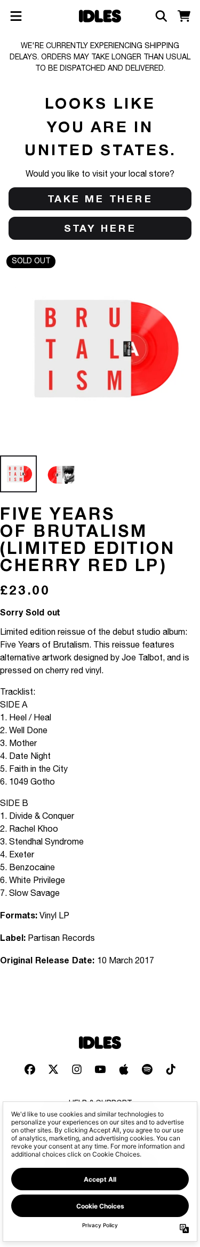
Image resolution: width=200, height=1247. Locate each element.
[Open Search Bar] (160, 16)
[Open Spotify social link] (147, 1069)
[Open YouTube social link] (100, 1069)
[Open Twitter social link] (53, 1069)
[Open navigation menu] (16, 16)
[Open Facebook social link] (30, 1069)
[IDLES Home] (100, 16)
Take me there (100, 198)
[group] (18, 473)
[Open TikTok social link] (170, 1069)
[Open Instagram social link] (77, 1069)
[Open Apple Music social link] (123, 1069)
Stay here (100, 228)
